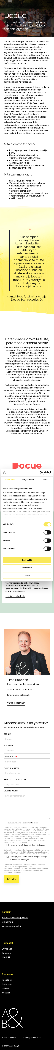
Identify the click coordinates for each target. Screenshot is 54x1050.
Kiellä (27, 575)
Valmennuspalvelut (11, 926)
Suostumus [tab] (9, 479)
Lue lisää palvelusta (15, 596)
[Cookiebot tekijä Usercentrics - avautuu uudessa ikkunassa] (39, 473)
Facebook (7, 980)
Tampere (6, 953)
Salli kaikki (27, 560)
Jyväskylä (7, 948)
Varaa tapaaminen (16, 702)
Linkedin (6, 988)
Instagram (7, 984)
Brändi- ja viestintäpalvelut (15, 917)
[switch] (47, 532)
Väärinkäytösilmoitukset (32, 1038)
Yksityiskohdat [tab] (27, 479)
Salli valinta (27, 568)
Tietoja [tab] (44, 479)
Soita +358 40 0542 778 (19, 689)
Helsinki (6, 957)
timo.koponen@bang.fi (18, 695)
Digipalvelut (7, 922)
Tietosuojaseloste (9, 1038)
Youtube (6, 992)
